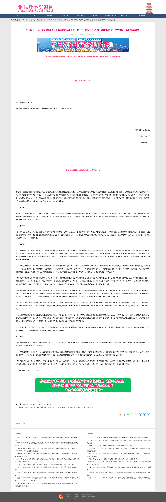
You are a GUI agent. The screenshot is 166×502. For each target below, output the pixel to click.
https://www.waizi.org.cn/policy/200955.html (37, 404)
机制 (87, 407)
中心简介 (34, 16)
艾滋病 (83, 407)
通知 (91, 407)
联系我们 (142, 16)
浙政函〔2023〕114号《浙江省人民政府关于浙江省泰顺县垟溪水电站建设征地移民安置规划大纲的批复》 (119, 478)
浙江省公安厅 (51, 407)
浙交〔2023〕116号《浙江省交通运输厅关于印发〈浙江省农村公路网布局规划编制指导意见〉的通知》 (119, 437)
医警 (67, 407)
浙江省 (59, 407)
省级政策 (40, 20)
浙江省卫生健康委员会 (38, 407)
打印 (18, 423)
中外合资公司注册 (127, 16)
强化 (63, 407)
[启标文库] (83, 52)
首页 (18, 16)
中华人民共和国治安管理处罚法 (98, 198)
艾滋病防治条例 (136, 198)
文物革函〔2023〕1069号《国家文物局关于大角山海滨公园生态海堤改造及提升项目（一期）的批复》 (47, 464)
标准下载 (65, 16)
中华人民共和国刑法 (55, 198)
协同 (71, 407)
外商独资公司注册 (111, 16)
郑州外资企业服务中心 (28, 20)
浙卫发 (27, 407)
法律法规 (49, 16)
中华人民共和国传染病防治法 (75, 198)
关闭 (23, 423)
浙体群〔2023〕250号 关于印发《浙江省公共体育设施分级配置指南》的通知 (111, 445)
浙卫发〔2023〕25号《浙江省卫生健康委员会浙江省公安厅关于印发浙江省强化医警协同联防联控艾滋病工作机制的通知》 (80, 20)
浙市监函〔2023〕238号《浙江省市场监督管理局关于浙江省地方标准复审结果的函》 (113, 459)
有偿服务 (96, 16)
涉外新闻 (80, 16)
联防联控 (77, 407)
